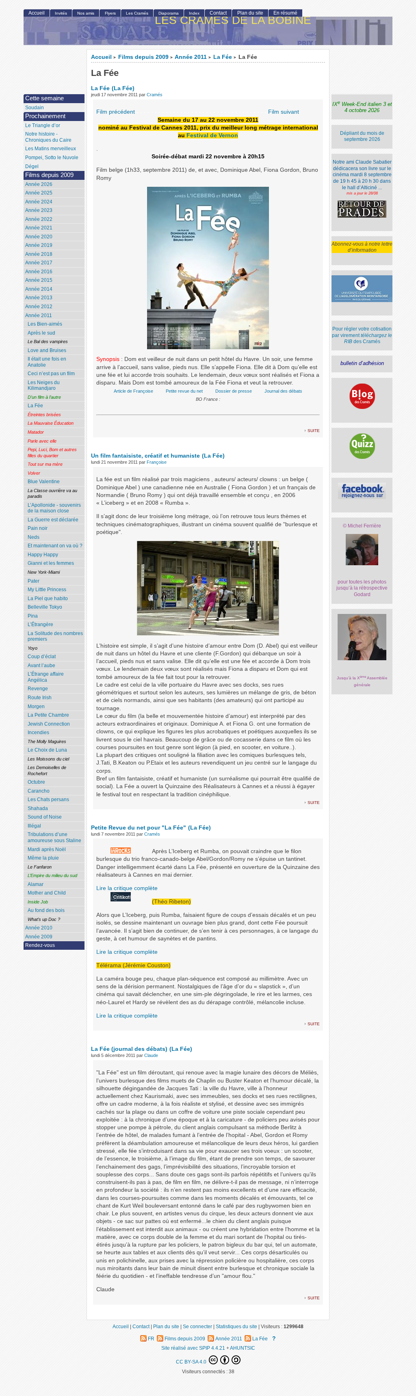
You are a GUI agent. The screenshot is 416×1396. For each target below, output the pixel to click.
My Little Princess (47, 589)
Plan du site (250, 13)
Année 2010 (38, 928)
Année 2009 (38, 937)
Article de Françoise (133, 391)
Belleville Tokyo (45, 607)
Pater (33, 581)
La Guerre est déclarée (53, 520)
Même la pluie (43, 858)
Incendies (38, 732)
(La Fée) (123, 88)
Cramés (154, 94)
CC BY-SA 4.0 (192, 1361)
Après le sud (41, 333)
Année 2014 (38, 289)
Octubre (36, 782)
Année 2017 (38, 263)
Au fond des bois (46, 910)
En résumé (285, 13)
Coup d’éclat (42, 656)
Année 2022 (38, 219)
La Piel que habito (48, 598)
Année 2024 (38, 202)
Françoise (157, 462)
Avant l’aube (41, 665)
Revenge (38, 689)
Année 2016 (38, 271)
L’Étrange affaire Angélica (46, 677)
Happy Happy (43, 555)
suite (314, 430)
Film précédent (115, 112)
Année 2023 (38, 210)
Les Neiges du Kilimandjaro (44, 385)
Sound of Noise (45, 817)
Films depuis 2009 (143, 57)
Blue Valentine (44, 481)
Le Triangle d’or (42, 125)
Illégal (34, 826)
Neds (33, 537)
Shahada (38, 808)
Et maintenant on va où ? (55, 546)
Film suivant (283, 112)
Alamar (35, 884)
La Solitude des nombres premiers (55, 636)
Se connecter (197, 1326)
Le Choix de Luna (47, 750)
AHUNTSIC (242, 1348)
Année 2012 (38, 306)
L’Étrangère (40, 624)
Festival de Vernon (212, 135)
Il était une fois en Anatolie (47, 362)
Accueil (101, 57)
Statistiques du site (236, 1326)
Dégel (32, 166)
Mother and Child (47, 893)
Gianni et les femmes (51, 563)
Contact (218, 13)
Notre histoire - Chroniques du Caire (48, 137)
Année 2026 (38, 184)
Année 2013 (38, 297)
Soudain (34, 107)
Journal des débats (283, 391)
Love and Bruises (47, 350)
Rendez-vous (40, 945)
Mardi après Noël (47, 849)
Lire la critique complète (127, 888)
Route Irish (40, 697)
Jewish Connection (49, 724)
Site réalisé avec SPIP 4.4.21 (193, 1348)
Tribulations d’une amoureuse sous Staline (54, 837)
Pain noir (38, 528)
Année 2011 (191, 57)
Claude (151, 1055)
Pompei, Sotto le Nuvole (51, 157)
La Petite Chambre (48, 715)
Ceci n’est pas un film (51, 373)
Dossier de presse (233, 391)
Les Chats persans (48, 799)
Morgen (36, 706)
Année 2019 (38, 245)
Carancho (39, 791)
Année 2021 (38, 228)
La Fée (222, 57)
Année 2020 (38, 237)
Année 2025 (38, 193)
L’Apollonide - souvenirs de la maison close (54, 508)
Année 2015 (38, 280)
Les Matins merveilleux (50, 148)
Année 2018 (38, 254)
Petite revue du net (184, 391)
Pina (33, 616)
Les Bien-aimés (45, 324)
